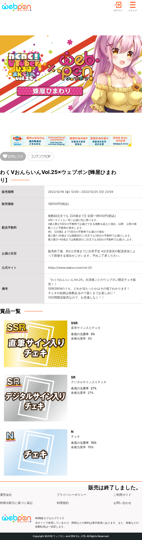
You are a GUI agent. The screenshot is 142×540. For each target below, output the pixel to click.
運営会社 (6, 495)
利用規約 (63, 503)
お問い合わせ (122, 503)
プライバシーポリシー (71, 495)
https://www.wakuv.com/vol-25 (70, 267)
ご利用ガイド (122, 495)
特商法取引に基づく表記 (16, 503)
